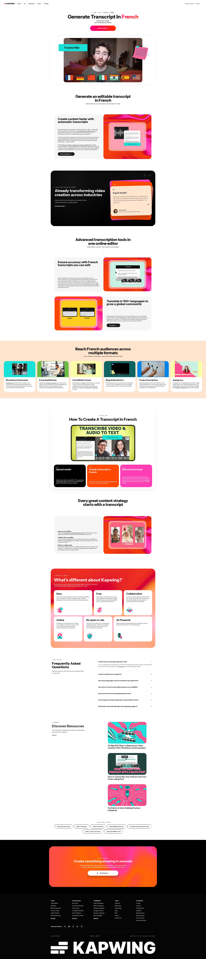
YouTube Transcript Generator (139, 826)
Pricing (46, 3)
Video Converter (98, 826)
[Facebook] (81, 926)
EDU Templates (97, 915)
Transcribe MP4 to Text (113, 831)
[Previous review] (144, 175)
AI (24, 3)
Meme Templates (98, 905)
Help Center (118, 908)
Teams (117, 915)
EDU (116, 913)
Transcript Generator (63, 826)
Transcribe (105, 12)
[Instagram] (73, 926)
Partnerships (140, 908)
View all (54, 735)
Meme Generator (56, 908)
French (112, 12)
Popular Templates (98, 913)
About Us (117, 903)
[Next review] (149, 175)
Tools (19, 3)
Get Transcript (65, 154)
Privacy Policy (140, 918)
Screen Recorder (56, 915)
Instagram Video (98, 910)
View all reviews (60, 206)
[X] (64, 926)
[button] (131, 200)
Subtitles (53, 905)
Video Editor (54, 903)
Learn (39, 3)
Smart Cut (75, 903)
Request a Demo (189, 3)
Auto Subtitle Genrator (116, 826)
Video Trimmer (55, 913)
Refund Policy (140, 915)
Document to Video (78, 915)
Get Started (101, 28)
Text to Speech (76, 913)
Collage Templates (98, 908)
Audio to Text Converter (93, 831)
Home (95, 12)
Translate (112, 325)
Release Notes (140, 913)
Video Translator (81, 826)
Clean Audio (75, 908)
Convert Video (55, 910)
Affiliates (138, 910)
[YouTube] (69, 926)
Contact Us (118, 918)
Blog (116, 910)
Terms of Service (141, 920)
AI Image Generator (78, 910)
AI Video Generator (78, 905)
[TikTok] (77, 926)
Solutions (31, 3)
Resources (118, 905)
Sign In (198, 3)
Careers (138, 905)
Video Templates (98, 903)
